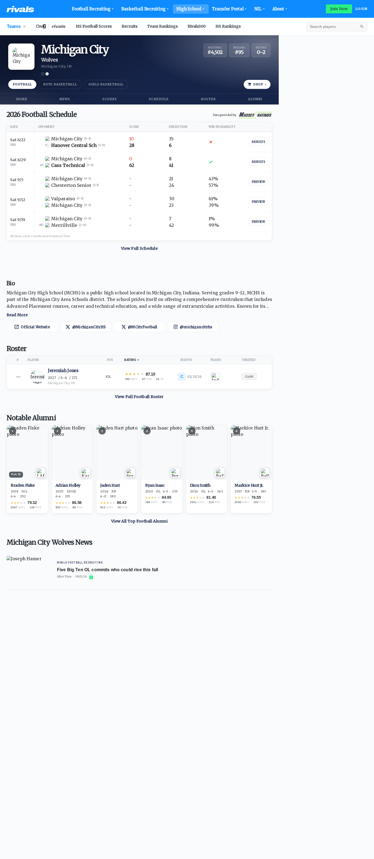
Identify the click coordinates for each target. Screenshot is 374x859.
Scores (109, 99)
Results (258, 142)
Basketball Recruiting (143, 8)
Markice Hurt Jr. (249, 485)
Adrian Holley (68, 485)
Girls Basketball (105, 84)
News (65, 99)
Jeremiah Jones (63, 370)
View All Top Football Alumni (139, 521)
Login (361, 9)
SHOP (259, 84)
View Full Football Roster (139, 396)
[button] (139, 304)
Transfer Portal (228, 8)
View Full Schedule (139, 248)
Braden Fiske (23, 485)
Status (186, 360)
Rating (130, 360)
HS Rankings (228, 26)
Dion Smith (200, 485)
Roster (208, 99)
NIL (258, 8)
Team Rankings (162, 26)
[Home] (20, 9)
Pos (110, 360)
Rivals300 (197, 26)
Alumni (255, 99)
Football (22, 84)
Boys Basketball (60, 84)
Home (21, 99)
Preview (258, 182)
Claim (249, 376)
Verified (249, 360)
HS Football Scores (94, 26)
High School (188, 8)
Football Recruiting (91, 8)
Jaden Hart (110, 485)
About (278, 8)
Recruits (129, 26)
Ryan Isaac (155, 485)
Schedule (159, 99)
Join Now (339, 8)
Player (33, 360)
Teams (215, 360)
